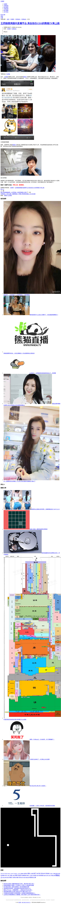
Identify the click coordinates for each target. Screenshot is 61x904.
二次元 (18, 873)
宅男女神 (42, 873)
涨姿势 (20, 875)
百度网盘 (35, 875)
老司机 (7, 877)
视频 (17, 877)
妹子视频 (6, 10)
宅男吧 (2, 1)
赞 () (2, 189)
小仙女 (51, 873)
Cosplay (15, 873)
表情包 (14, 877)
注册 (2, 17)
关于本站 (39, 897)
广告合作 (22, 897)
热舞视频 (24, 875)
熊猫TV (25, 76)
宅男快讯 (14, 28)
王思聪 (8, 74)
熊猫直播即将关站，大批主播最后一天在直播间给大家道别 (19, 353)
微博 (59, 873)
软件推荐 (6, 7)
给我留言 (26, 897)
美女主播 (4, 877)
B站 (6, 873)
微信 (57, 873)
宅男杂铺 (6, 8)
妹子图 (38, 873)
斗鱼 (8, 875)
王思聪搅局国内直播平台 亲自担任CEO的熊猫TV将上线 (30, 23)
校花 (14, 875)
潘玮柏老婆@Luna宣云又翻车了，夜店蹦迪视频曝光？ (44, 314)
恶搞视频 (2, 875)
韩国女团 (27, 877)
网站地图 (34, 897)
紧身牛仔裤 (46, 875)
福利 (38, 875)
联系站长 (30, 897)
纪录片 (49, 875)
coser (12, 873)
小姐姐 (54, 873)
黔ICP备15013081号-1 (26, 902)
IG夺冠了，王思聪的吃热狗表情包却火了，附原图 (43, 373)
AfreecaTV (3, 873)
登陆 (2, 16)
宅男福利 (47, 873)
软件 (22, 877)
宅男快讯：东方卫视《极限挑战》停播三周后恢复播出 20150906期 (18, 194)
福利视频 (41, 875)
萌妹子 (11, 877)
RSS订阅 (3, 14)
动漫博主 (25, 873)
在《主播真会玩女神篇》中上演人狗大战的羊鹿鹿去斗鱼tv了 (19, 481)
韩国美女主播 (32, 877)
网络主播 (53, 875)
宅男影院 (6, 5)
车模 (20, 877)
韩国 (24, 877)
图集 (29, 873)
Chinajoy (8, 873)
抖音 (6, 875)
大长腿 (31, 873)
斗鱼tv (11, 875)
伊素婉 (21, 873)
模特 (16, 875)
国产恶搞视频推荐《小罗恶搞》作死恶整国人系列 (14, 192)
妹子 (35, 873)
